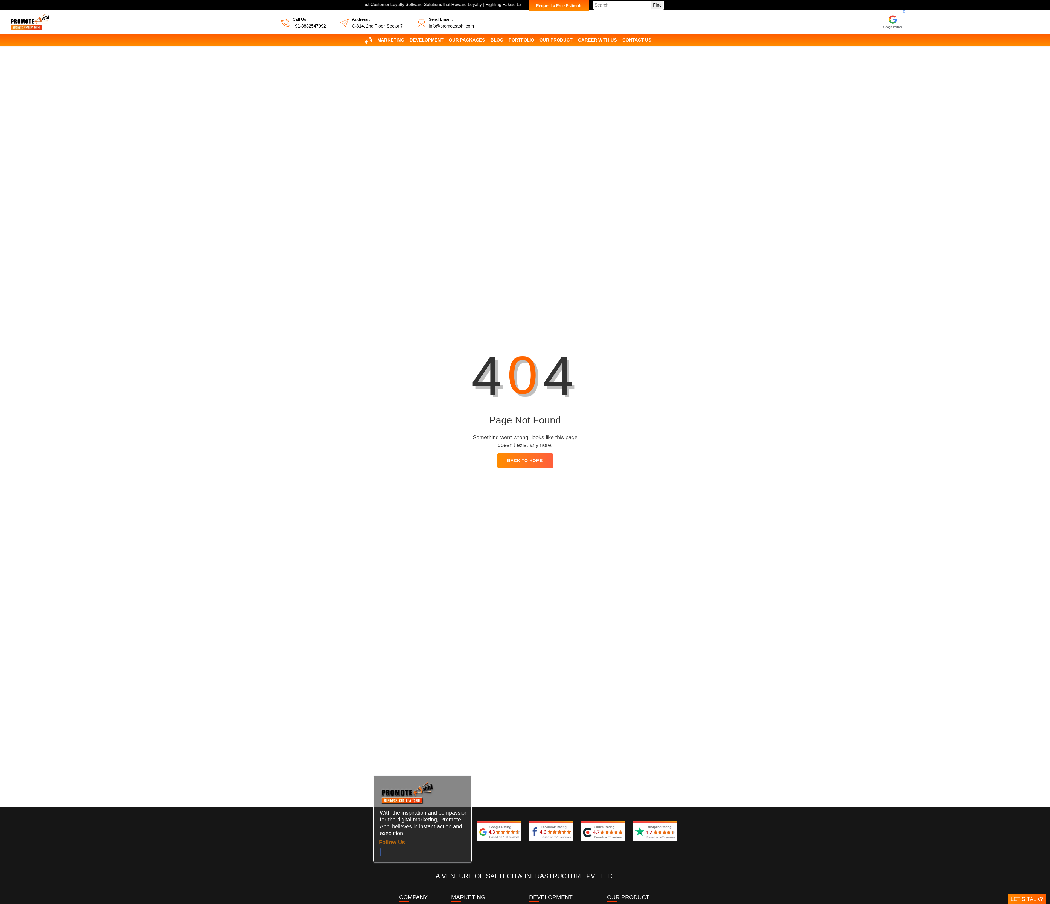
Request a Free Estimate (559, 5)
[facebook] (380, 854)
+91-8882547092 (309, 26)
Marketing (390, 40)
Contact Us (636, 40)
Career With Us (597, 40)
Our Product (556, 40)
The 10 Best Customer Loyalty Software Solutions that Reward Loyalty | (376, 4)
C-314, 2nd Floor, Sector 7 (377, 26)
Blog (497, 40)
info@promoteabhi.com (451, 26)
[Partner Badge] (892, 22)
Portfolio (521, 40)
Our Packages (467, 40)
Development (427, 40)
